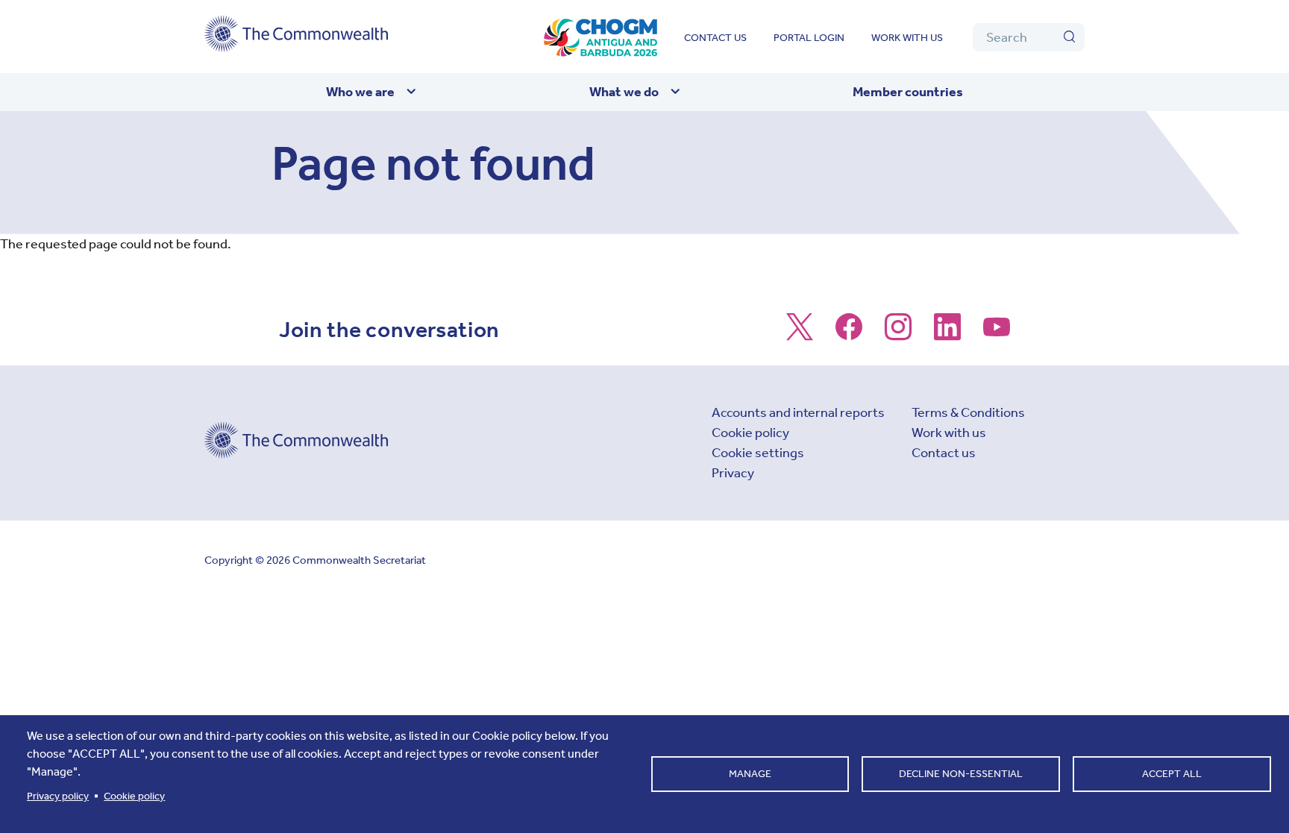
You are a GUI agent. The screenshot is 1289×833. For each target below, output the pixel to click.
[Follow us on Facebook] (848, 334)
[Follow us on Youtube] (996, 334)
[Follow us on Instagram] (898, 334)
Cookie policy (750, 432)
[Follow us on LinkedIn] (947, 334)
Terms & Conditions (968, 412)
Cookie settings (758, 452)
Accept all (1172, 773)
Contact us (715, 37)
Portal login (809, 37)
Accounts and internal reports (798, 412)
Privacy (733, 473)
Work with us (907, 37)
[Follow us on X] (799, 334)
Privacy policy (58, 796)
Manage (750, 773)
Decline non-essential (961, 773)
